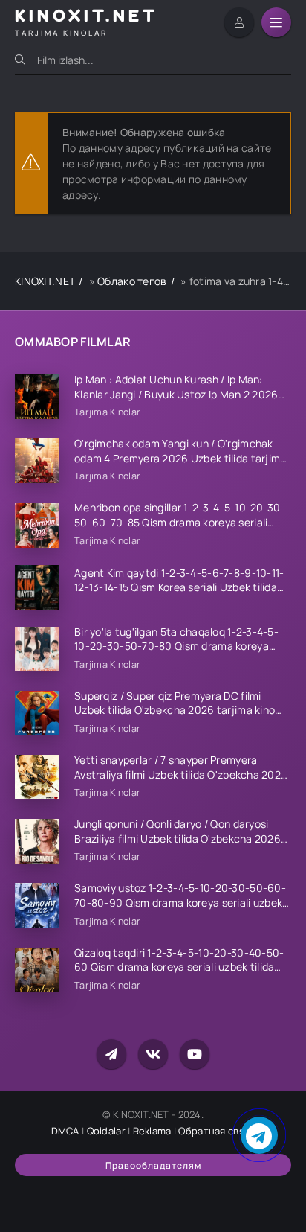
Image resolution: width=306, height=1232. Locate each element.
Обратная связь (216, 1130)
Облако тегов (131, 281)
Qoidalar (106, 1130)
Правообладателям (153, 1165)
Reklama (152, 1130)
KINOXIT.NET (45, 281)
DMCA (65, 1130)
